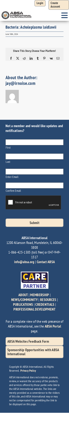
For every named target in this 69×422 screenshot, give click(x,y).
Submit (34, 222)
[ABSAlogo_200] (16, 11)
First (8, 147)
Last (8, 161)
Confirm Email (13, 190)
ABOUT (23, 294)
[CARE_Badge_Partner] (34, 273)
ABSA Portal (53, 326)
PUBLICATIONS (23, 304)
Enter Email (12, 177)
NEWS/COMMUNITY (24, 299)
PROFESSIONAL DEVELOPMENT (34, 309)
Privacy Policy (28, 370)
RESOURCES (48, 299)
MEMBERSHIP (39, 294)
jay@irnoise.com (20, 83)
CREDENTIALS (44, 304)
